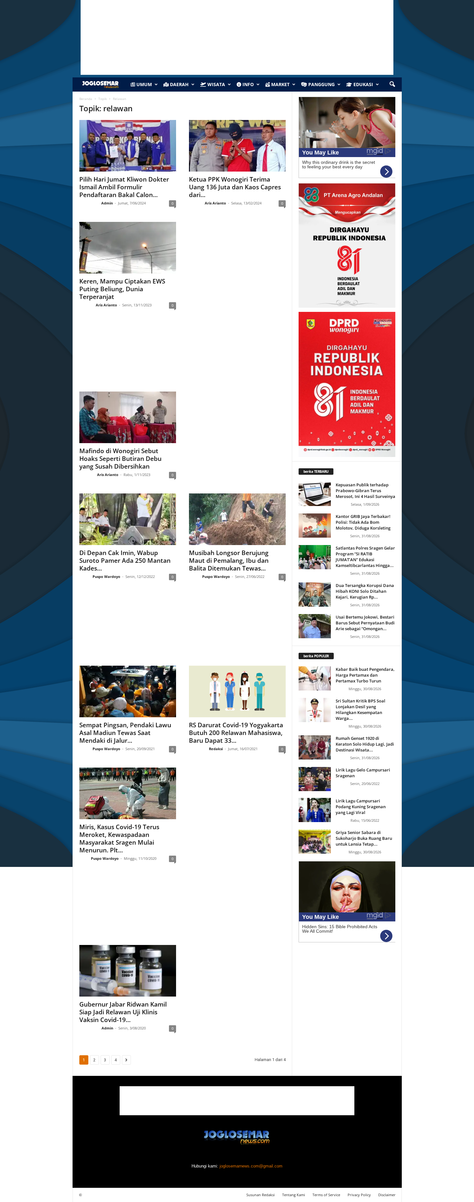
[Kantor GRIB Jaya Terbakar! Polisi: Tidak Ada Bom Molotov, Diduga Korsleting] (315, 525)
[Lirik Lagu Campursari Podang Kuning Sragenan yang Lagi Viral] (315, 810)
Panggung (321, 84)
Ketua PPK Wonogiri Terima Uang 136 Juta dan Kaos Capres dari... (235, 187)
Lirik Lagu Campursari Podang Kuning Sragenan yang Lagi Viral (361, 806)
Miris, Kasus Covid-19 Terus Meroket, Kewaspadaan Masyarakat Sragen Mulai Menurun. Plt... (119, 838)
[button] (392, 84)
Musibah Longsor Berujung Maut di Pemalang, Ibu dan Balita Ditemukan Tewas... (229, 560)
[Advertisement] (182, 356)
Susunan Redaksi (260, 1194)
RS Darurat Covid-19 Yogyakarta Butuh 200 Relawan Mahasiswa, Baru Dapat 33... (236, 733)
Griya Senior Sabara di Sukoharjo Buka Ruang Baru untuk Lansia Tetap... (364, 838)
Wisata (215, 84)
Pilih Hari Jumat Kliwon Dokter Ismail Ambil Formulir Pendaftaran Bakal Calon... (124, 187)
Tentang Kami (293, 1194)
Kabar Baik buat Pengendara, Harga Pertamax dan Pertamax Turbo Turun (365, 675)
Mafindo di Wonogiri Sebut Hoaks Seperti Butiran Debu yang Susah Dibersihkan (120, 459)
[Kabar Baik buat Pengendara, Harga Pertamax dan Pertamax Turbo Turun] (315, 678)
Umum (143, 84)
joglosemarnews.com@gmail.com (251, 1166)
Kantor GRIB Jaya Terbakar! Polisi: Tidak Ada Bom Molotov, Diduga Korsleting (363, 522)
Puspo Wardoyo (106, 576)
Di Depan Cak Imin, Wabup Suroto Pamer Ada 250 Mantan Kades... (125, 560)
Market (280, 84)
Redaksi (216, 748)
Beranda (85, 98)
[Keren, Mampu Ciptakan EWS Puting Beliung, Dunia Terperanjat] (127, 247)
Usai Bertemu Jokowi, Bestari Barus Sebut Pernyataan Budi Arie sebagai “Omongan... (365, 622)
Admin (107, 203)
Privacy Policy (359, 1194)
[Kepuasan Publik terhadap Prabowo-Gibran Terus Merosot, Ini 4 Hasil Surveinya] (315, 494)
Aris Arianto (215, 203)
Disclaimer (387, 1194)
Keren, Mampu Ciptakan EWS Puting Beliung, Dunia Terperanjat (122, 289)
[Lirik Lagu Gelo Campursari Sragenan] (315, 779)
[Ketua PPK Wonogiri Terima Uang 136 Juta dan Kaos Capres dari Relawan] (237, 146)
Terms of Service (326, 1194)
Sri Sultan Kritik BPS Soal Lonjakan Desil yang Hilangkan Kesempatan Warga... (360, 709)
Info (247, 84)
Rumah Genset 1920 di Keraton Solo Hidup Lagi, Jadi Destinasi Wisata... (365, 744)
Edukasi (362, 84)
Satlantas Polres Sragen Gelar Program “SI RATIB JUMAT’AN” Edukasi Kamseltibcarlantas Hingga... (365, 556)
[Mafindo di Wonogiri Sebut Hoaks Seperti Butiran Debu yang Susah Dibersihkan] (127, 417)
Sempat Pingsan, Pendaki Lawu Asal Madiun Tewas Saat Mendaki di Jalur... (125, 733)
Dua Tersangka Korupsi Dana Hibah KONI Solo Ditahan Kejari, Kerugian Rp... (365, 591)
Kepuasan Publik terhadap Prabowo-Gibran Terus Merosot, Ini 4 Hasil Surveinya (365, 490)
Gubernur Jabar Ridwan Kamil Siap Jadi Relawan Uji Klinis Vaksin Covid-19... (123, 1012)
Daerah (179, 84)
